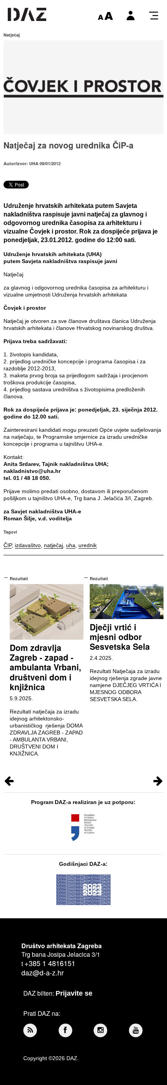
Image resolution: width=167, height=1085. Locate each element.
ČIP (7, 545)
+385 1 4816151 (49, 963)
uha (70, 545)
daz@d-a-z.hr (42, 972)
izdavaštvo (28, 545)
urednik (87, 545)
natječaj (53, 545)
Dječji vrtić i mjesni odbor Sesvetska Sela (120, 636)
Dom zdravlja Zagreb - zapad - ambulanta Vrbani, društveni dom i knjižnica (45, 667)
